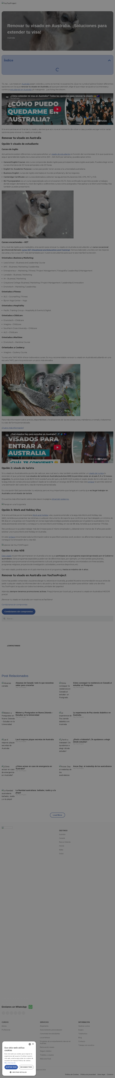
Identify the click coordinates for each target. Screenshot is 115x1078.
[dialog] (19, 1058)
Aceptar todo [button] (11, 1067)
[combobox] (30, 1044)
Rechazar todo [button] (26, 1067)
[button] (19, 1072)
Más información (10, 1063)
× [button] (33, 1044)
